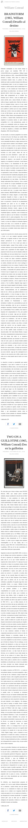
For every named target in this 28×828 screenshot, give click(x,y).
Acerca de (5, 821)
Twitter (14, 424)
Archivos (14, 821)
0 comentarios (14, 428)
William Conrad (14, 31)
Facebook (8, 424)
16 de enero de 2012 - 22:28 (17, 451)
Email (20, 424)
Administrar (23, 821)
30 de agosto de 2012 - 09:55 (17, 28)
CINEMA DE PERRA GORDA (12, 1)
